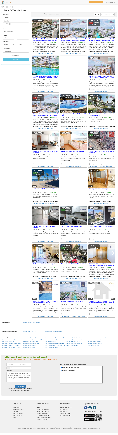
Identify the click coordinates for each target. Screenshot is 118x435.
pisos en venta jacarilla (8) (73, 345)
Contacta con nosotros (18, 409)
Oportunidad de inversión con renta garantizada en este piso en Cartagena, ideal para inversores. (101, 158)
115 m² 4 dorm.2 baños (73, 159)
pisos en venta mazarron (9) (29, 345)
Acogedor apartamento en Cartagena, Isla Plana (73, 114)
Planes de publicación (42, 419)
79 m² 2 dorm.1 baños (74, 122)
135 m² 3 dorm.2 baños (101, 197)
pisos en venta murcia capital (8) (74, 339)
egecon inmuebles (68, 370)
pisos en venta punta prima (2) (30, 341)
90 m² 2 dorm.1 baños (45, 272)
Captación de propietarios (43, 411)
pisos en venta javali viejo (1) (73, 341)
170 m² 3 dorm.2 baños (45, 122)
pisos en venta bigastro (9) (51, 339)
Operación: (6, 14)
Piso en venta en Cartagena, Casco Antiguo (73, 264)
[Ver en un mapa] (99, 14)
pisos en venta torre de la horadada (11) (11, 345)
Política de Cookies (17, 415)
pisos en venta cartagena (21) (95, 343)
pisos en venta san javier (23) (8, 339)
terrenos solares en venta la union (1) (53, 331)
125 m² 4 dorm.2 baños (46, 159)
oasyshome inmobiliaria (70, 367)
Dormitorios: (6, 48)
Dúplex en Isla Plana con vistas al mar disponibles (45, 152)
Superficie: (6, 41)
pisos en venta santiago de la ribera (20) (32, 339)
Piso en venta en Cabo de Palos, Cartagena (101, 226)
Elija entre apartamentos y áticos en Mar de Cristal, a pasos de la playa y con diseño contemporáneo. (73, 308)
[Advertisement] (73, 74)
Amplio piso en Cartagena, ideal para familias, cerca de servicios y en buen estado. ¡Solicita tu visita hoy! (73, 233)
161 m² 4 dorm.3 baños (45, 309)
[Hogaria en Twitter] (90, 408)
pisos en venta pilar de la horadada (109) (11, 343)
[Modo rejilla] (95, 14)
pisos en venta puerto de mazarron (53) (97, 338)
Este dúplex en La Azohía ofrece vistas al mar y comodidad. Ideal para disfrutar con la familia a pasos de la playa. (73, 158)
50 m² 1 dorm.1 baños (101, 309)
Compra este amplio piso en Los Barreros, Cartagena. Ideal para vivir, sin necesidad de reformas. (45, 233)
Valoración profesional (42, 413)
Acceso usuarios (110, 2)
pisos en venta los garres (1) (94, 341)
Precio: (5, 35)
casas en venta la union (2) (29, 331)
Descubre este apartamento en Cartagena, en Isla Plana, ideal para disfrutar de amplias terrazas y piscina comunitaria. (73, 121)
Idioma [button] (14, 417)
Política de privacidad (18, 413)
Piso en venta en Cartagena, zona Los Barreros (45, 227)
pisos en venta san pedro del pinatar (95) (54, 338)
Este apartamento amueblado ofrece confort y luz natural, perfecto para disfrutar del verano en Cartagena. (45, 196)
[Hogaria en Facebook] (86, 408)
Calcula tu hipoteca (65, 413)
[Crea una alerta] (102, 14)
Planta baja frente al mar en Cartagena (44, 264)
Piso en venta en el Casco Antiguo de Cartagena (101, 152)
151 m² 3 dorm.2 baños (101, 47)
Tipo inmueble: (7, 29)
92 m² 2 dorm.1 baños (101, 159)
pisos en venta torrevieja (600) (30, 338)
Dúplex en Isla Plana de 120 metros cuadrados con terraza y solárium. (45, 157)
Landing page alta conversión (44, 417)
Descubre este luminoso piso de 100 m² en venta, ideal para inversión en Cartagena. (101, 232)
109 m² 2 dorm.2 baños (73, 47)
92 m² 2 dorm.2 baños (102, 122)
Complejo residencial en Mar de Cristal (72, 301)
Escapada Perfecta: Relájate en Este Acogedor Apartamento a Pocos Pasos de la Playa (101, 303)
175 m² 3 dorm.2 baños (45, 84)
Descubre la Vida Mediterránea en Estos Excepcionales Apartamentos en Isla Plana (45, 39)
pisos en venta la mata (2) (94, 345)
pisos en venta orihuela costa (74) (74, 338)
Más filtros (15, 55)
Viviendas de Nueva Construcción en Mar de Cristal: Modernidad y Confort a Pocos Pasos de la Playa (45, 78)
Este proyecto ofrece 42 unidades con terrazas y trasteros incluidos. (101, 120)
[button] (20, 7)
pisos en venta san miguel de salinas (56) (54, 343)
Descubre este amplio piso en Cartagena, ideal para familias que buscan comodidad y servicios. (101, 196)
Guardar (50, 54)
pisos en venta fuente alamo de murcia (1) (11, 347)
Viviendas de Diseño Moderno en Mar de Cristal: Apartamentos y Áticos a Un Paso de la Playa (73, 40)
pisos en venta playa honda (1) (52, 347)
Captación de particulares (43, 409)
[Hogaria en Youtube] (95, 408)
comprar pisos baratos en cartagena (31, 322)
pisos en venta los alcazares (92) (31, 343)
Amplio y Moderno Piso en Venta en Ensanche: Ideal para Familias (45, 302)
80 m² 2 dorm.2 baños (46, 197)
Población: (6, 21)
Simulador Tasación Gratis (96, 2)
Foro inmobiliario (64, 411)
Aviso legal (15, 411)
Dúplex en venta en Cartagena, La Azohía (72, 151)
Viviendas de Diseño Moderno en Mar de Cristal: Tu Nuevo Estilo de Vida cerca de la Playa (45, 115)
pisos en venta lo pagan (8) (94, 339)
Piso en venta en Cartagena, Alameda (71, 226)
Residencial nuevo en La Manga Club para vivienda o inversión (101, 114)
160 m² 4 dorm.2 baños (101, 272)
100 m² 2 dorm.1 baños (101, 234)
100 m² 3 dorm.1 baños (46, 234)
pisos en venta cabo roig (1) (51, 341)
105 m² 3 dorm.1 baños (73, 234)
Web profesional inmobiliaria (43, 415)
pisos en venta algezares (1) (29, 347)
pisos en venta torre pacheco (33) (74, 343)
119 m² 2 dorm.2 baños (101, 84)
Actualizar (15, 59)
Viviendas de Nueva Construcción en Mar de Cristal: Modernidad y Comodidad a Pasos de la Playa (101, 40)
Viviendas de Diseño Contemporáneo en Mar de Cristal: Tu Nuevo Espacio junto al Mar (101, 78)
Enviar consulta (20, 386)
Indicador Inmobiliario (65, 415)
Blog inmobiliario (64, 409)
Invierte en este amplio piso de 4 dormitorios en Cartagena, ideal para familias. (73, 270)
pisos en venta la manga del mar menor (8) (55, 345)
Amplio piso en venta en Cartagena (99, 189)
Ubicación (110, 166)
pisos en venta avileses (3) (8, 341)
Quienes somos (16, 407)
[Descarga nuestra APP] (93, 417)
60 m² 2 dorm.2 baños (45, 47)
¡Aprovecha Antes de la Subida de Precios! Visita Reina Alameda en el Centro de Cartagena (101, 265)
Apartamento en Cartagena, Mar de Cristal (45, 189)
